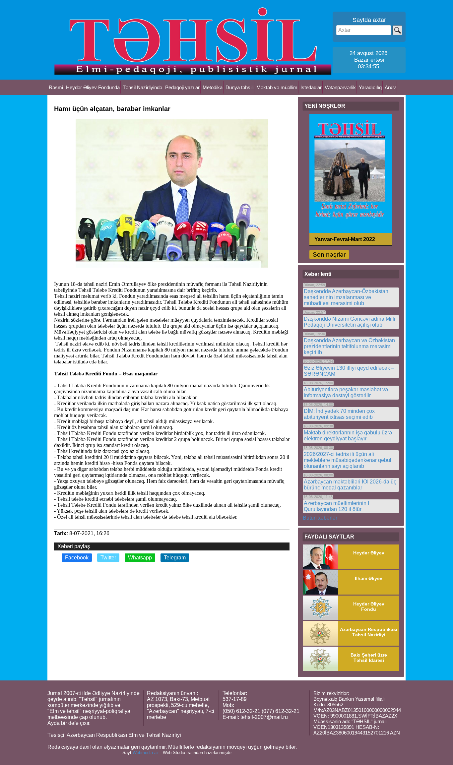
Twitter (108, 557)
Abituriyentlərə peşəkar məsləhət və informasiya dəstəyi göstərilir (346, 392)
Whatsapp (140, 557)
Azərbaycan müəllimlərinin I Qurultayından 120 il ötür (336, 506)
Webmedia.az (146, 752)
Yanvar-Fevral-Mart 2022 (344, 238)
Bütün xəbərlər (320, 518)
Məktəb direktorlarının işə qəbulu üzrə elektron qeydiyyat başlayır (348, 435)
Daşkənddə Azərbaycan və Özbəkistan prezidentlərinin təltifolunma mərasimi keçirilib (349, 346)
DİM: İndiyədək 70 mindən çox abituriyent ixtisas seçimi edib (339, 414)
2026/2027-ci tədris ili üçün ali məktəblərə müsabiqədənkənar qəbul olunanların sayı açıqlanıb (347, 460)
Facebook (77, 557)
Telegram (175, 557)
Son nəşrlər (329, 254)
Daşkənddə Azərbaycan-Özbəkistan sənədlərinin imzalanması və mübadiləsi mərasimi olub (346, 297)
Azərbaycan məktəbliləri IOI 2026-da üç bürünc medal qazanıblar (350, 484)
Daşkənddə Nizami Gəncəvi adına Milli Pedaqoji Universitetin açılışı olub (349, 322)
